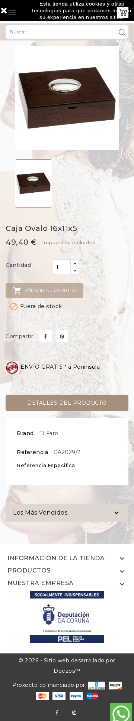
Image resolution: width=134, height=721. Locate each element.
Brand (25, 433)
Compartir (45, 336)
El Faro (48, 433)
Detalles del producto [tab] (67, 402)
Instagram (74, 712)
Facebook (56, 712)
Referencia (32, 452)
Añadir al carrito (44, 290)
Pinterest (61, 336)
